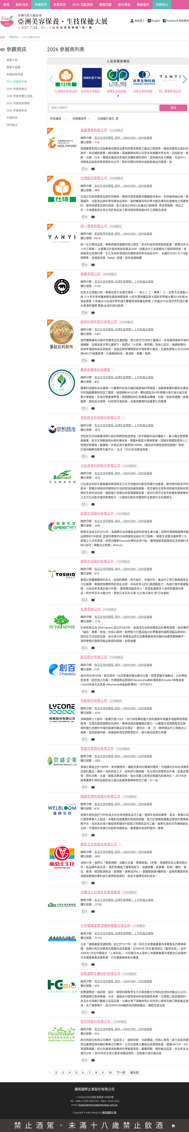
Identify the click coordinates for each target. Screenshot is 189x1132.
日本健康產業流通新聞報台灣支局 (105, 926)
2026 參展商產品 (16, 89)
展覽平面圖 (13, 67)
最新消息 (22, 4)
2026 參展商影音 (16, 110)
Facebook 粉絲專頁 (178, 20)
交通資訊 (12, 117)
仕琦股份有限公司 (93, 178)
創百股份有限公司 (93, 657)
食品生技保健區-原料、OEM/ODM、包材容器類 (123, 138)
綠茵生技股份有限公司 (97, 513)
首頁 (6, 4)
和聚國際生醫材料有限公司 (100, 974)
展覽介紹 (12, 60)
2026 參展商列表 (16, 81)
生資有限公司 (90, 609)
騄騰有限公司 (90, 274)
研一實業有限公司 (93, 226)
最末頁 (134, 1072)
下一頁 (121, 1072)
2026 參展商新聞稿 (18, 103)
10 (110, 1072)
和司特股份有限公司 (95, 1022)
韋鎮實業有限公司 (93, 130)
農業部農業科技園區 (95, 370)
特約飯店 (12, 125)
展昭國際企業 (109, 1112)
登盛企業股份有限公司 (97, 749)
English (156, 20)
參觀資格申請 (14, 74)
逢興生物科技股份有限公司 (100, 796)
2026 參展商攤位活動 (19, 96)
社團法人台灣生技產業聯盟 (100, 892)
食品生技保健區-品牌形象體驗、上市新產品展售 (124, 281)
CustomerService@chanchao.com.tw (98, 1105)
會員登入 (140, 20)
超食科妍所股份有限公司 (98, 322)
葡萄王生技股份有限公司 (98, 844)
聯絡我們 (143, 4)
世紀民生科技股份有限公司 (100, 418)
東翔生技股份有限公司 (97, 561)
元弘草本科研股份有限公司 (100, 466)
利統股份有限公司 (93, 701)
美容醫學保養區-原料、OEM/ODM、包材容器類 (123, 233)
